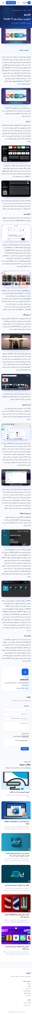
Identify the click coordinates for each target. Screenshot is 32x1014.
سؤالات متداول (27, 993)
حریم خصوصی (27, 1005)
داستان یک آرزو (27, 991)
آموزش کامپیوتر (17, 81)
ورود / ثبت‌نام (11, 3)
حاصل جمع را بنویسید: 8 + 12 (21, 740)
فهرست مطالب (23, 50)
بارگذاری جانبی (27, 299)
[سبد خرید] (18, 2)
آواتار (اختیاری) (25, 733)
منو (3, 3)
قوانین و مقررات (27, 1003)
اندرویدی (10, 609)
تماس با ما (28, 995)
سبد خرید (28, 988)
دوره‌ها (29, 984)
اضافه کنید (25, 291)
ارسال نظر (24, 749)
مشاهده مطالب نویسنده (22, 688)
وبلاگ (24, 10)
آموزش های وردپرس (17, 10)
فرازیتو (29, 10)
